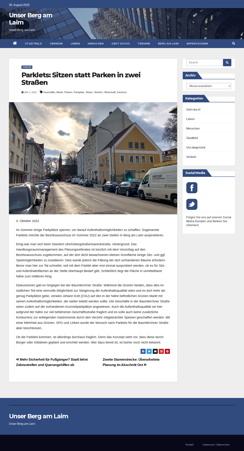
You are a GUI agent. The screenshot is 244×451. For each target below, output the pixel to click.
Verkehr (56, 43)
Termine (144, 43)
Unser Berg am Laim (30, 18)
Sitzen (89, 92)
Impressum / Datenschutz (216, 444)
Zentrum (122, 92)
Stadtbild (33, 43)
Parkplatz (79, 92)
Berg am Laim (168, 43)
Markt (59, 92)
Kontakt (190, 444)
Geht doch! (120, 43)
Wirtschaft (110, 92)
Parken (68, 92)
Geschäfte (49, 92)
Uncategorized (195, 147)
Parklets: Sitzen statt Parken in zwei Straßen (80, 79)
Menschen (96, 43)
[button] (233, 43)
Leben (75, 43)
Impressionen (197, 43)
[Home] (15, 43)
